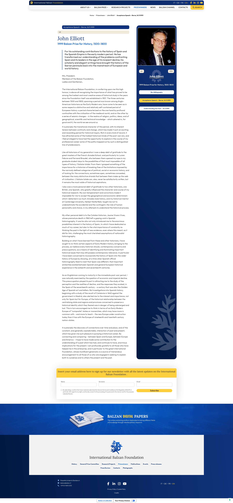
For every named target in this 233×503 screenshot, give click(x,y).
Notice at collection (105, 501)
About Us (84, 7)
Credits (116, 493)
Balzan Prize (100, 7)
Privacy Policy (111, 489)
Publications (135, 464)
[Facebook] (191, 2)
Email (138, 382)
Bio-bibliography (157, 92)
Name (63, 382)
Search (198, 7)
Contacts (183, 7)
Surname (102, 382)
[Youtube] (201, 2)
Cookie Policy (121, 489)
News (152, 7)
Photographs (128, 468)
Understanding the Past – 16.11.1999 (156, 108)
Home (92, 15)
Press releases (156, 464)
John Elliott (110, 15)
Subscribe (154, 390)
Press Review (105, 468)
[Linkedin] (194, 2)
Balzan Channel (167, 7)
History (74, 464)
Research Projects (120, 7)
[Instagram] (198, 2)
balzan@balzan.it (65, 483)
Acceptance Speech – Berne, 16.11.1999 (157, 100)
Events (145, 464)
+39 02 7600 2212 (66, 485)
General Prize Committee (89, 464)
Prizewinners (140, 7)
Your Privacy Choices (122, 501)
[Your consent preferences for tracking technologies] (230, 500)
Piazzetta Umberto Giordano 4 (70, 480)
